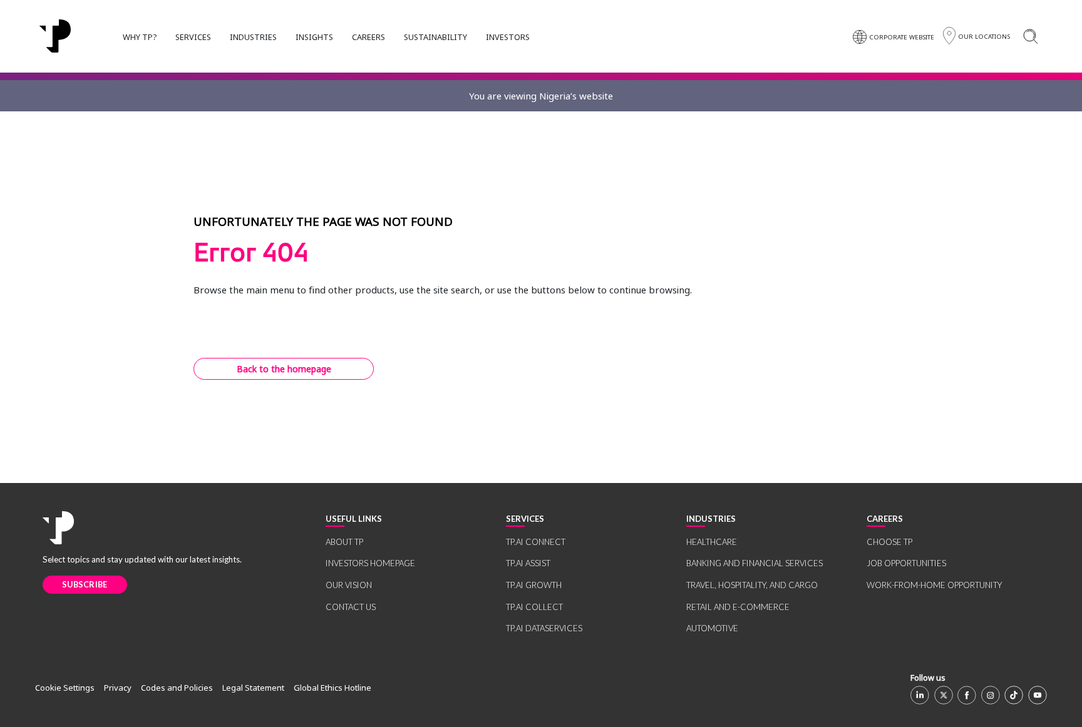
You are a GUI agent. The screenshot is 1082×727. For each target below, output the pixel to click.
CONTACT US (351, 607)
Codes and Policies (177, 687)
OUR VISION (349, 585)
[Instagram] (990, 695)
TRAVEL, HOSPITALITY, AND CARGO (752, 585)
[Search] (1030, 36)
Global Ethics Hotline (332, 687)
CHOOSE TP (889, 542)
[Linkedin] (919, 695)
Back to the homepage (284, 369)
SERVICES (193, 37)
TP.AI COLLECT (534, 607)
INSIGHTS (314, 37)
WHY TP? (140, 37)
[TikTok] (1013, 695)
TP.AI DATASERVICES (544, 628)
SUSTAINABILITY (435, 37)
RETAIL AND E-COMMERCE (738, 607)
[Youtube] (1037, 695)
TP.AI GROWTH (534, 585)
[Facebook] (966, 695)
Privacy (117, 687)
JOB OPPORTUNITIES (906, 563)
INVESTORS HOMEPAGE (370, 563)
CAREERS (368, 37)
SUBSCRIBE (85, 584)
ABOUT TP (344, 542)
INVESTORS (508, 37)
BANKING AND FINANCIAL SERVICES (754, 563)
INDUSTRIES (253, 37)
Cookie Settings (65, 687)
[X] (943, 695)
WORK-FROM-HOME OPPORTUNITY (934, 585)
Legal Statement (253, 687)
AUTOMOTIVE (712, 628)
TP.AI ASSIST (528, 563)
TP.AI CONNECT (535, 542)
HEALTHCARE (711, 542)
